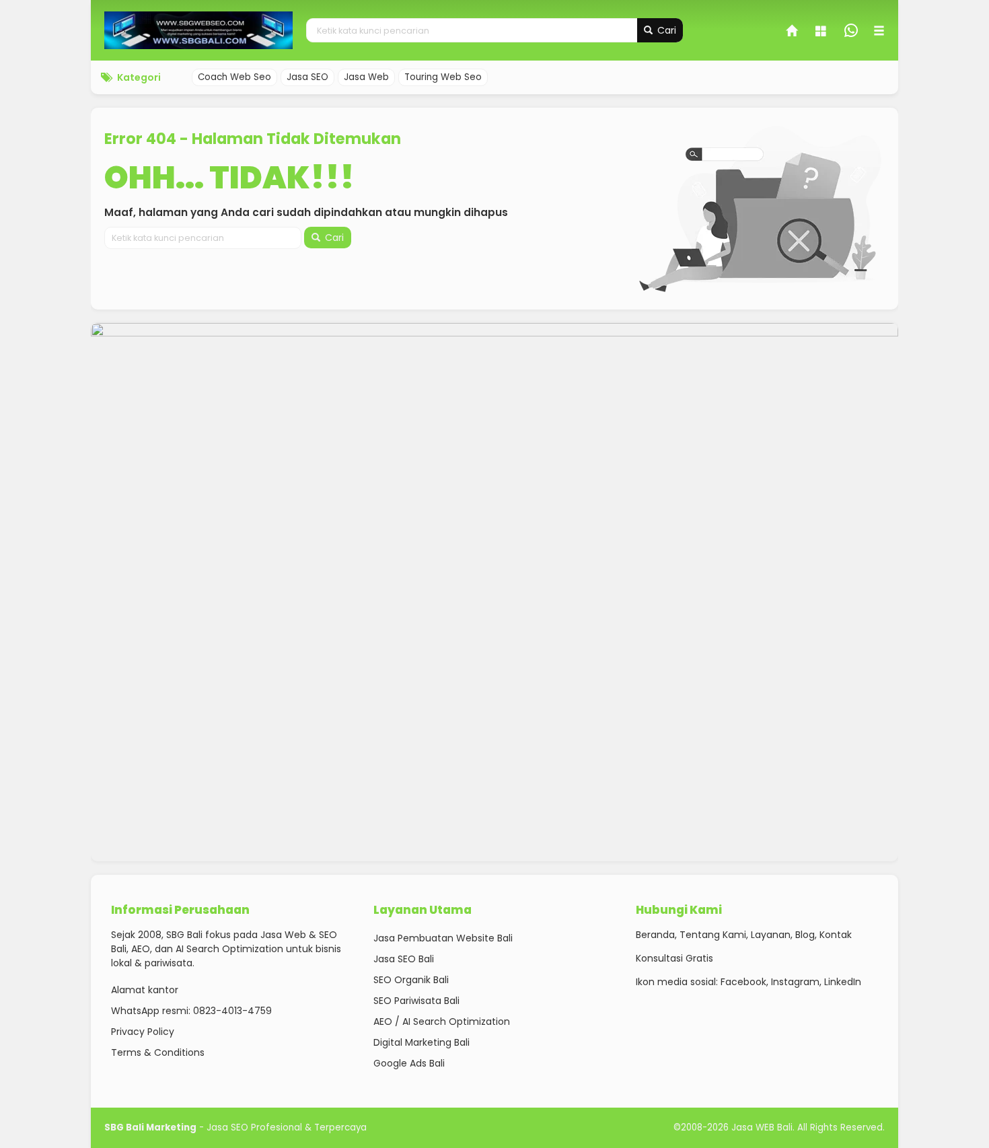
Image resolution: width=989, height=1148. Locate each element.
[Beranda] (792, 32)
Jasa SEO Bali (403, 959)
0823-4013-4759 (232, 1010)
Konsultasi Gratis (674, 958)
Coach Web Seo (234, 77)
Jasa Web (366, 77)
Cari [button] (665, 30)
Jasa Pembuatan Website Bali (443, 938)
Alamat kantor (144, 990)
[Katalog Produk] (822, 32)
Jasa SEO (307, 77)
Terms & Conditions (158, 1052)
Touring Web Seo (443, 77)
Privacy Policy (142, 1031)
